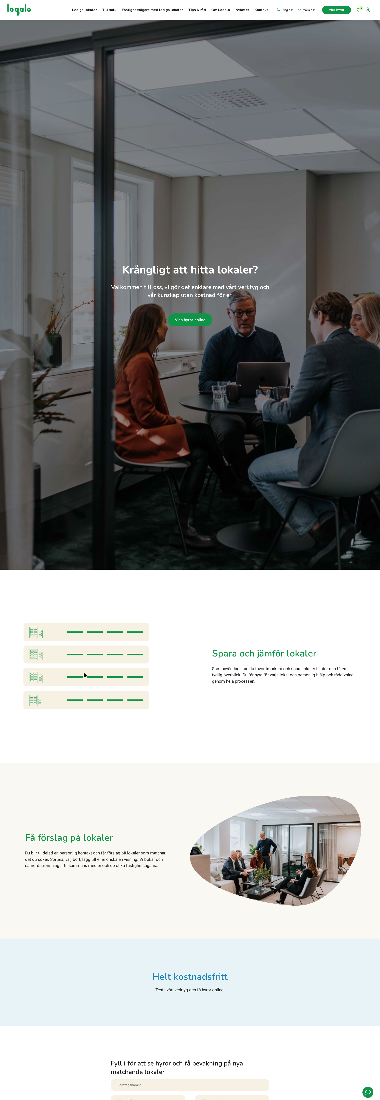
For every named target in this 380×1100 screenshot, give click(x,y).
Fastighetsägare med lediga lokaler (152, 9)
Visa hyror (336, 10)
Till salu (109, 9)
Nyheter (242, 9)
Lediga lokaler (84, 9)
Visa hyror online (190, 319)
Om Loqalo (220, 9)
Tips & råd (197, 9)
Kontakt (261, 9)
